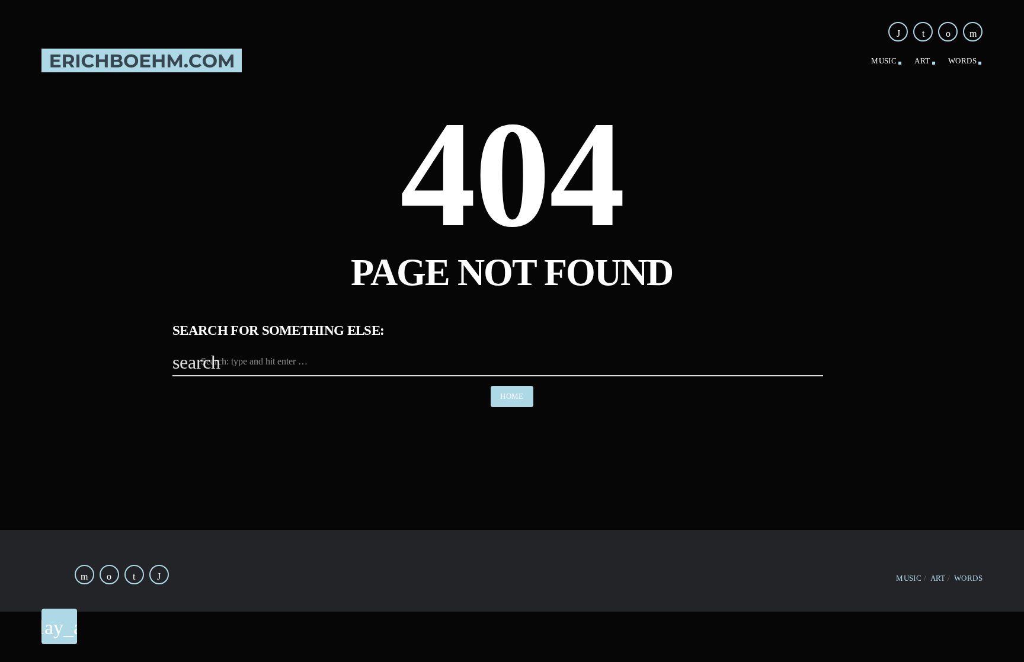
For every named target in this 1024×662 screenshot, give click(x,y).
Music (884, 60)
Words (962, 60)
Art (922, 60)
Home (512, 396)
